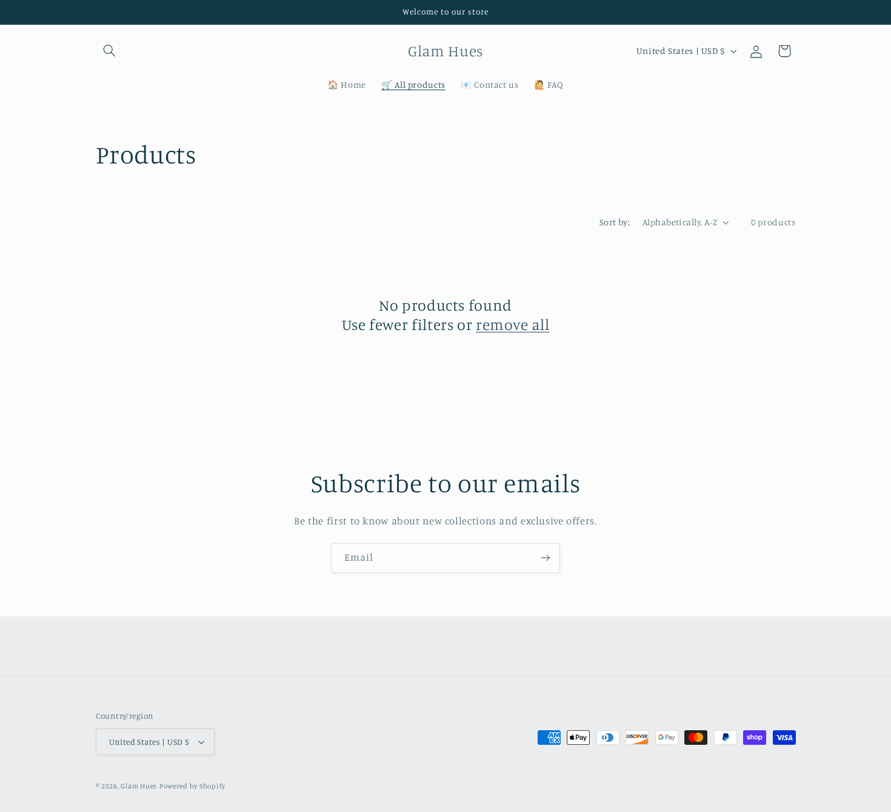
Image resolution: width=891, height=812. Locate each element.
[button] (110, 51)
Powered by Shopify (192, 786)
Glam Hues (139, 786)
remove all (512, 324)
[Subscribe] (545, 558)
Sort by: (614, 222)
